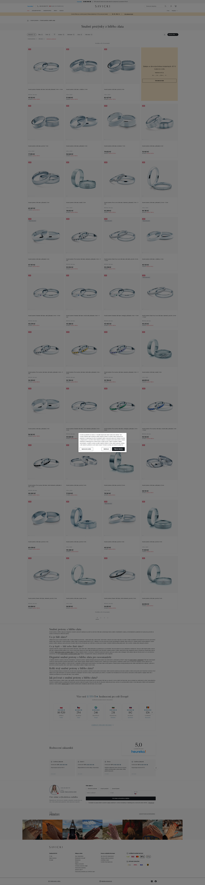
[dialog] (102, 442)
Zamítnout (106, 449)
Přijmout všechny (118, 449)
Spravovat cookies (86, 449)
